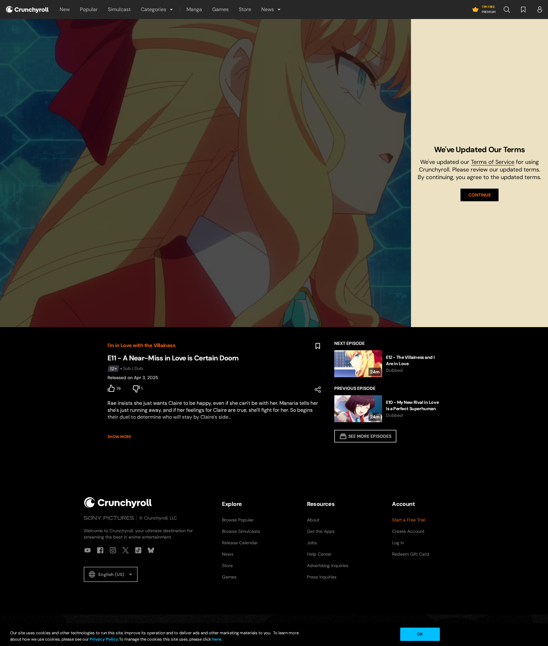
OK (420, 634)
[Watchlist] (523, 9)
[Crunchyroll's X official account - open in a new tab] (125, 550)
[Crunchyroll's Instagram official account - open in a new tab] (113, 550)
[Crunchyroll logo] (27, 9)
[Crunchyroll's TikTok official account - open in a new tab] (138, 550)
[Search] (507, 9)
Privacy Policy (104, 639)
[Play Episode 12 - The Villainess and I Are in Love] (387, 363)
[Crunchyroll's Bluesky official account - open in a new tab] (151, 550)
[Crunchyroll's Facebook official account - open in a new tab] (100, 550)
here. (216, 639)
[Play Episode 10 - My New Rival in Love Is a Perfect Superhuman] (387, 408)
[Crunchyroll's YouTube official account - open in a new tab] (87, 550)
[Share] (317, 389)
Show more (119, 436)
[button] (157, 9)
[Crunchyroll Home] (118, 502)
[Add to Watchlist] (317, 346)
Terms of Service (492, 162)
